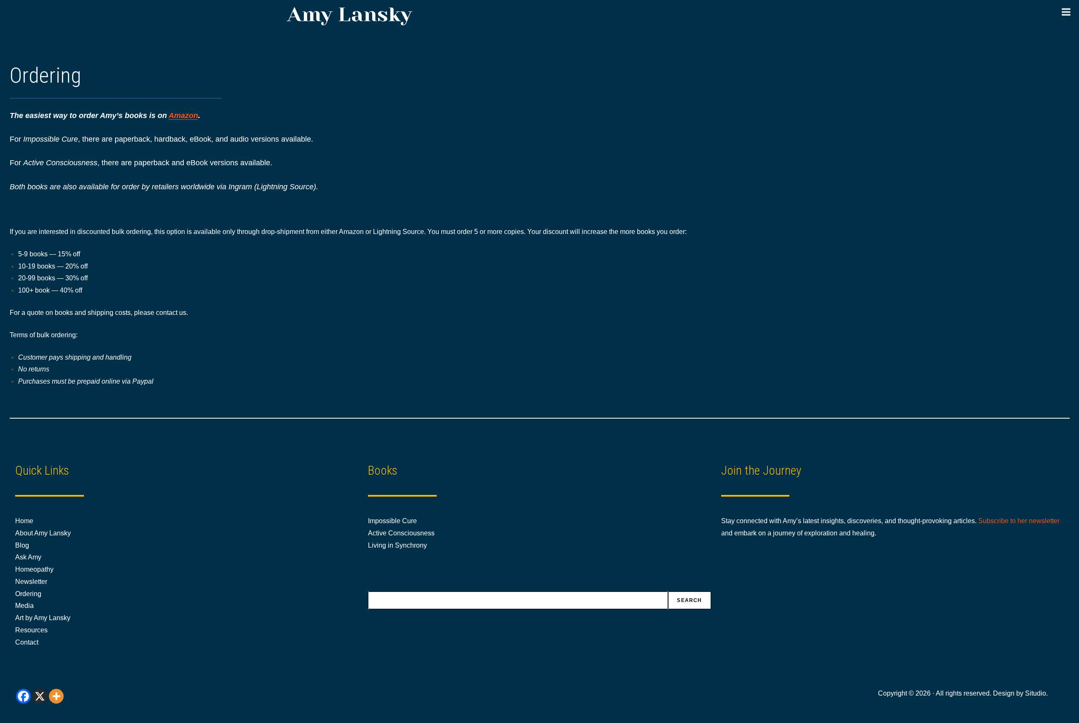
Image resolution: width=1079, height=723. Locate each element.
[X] (39, 696)
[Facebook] (23, 696)
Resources (31, 630)
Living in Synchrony (397, 545)
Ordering (28, 593)
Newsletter (31, 581)
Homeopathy (34, 569)
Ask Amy (28, 557)
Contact (26, 642)
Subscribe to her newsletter (1019, 520)
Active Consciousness (401, 533)
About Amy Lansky (43, 533)
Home (24, 520)
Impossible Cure (392, 520)
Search (689, 600)
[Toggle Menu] (1066, 12)
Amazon (183, 115)
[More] (56, 696)
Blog (22, 545)
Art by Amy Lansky (42, 617)
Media (24, 605)
